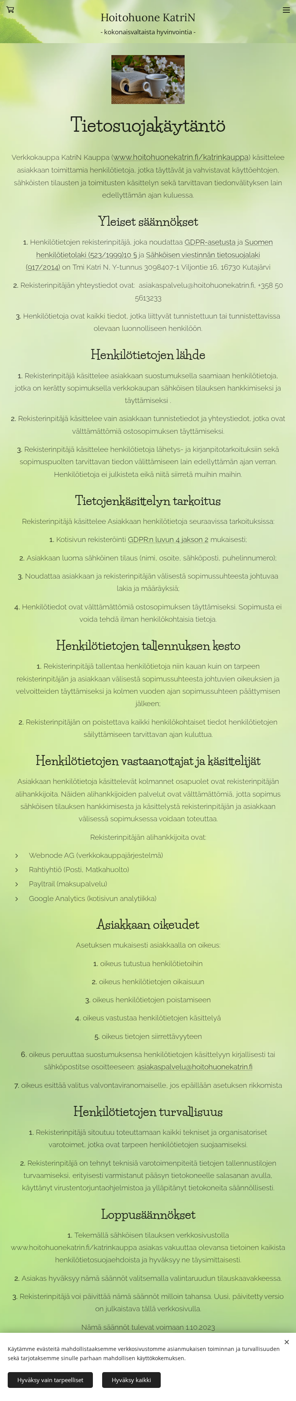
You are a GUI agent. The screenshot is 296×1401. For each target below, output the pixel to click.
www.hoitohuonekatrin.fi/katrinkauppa (181, 157)
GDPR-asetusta (210, 242)
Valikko (286, 9)
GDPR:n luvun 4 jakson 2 (168, 539)
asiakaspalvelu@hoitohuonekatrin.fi (194, 1066)
